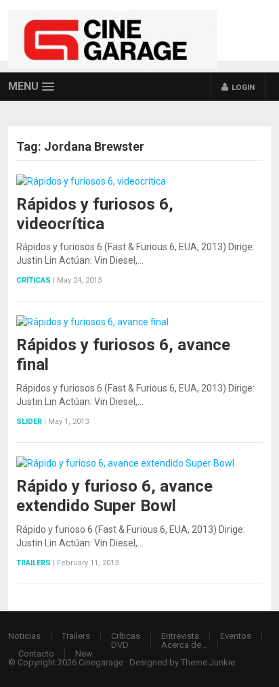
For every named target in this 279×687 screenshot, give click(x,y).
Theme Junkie (208, 662)
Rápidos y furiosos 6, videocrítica (94, 214)
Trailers (33, 563)
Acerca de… (184, 645)
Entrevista (180, 636)
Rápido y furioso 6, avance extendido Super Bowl (114, 496)
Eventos (235, 636)
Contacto (36, 653)
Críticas (33, 280)
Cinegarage (101, 662)
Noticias (24, 636)
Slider (29, 421)
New (84, 653)
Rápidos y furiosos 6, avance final (123, 354)
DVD (120, 645)
